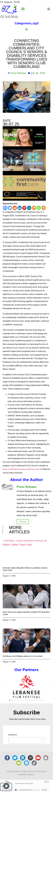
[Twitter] (10, 208)
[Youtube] (38, 757)
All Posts (22, 522)
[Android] (18, 763)
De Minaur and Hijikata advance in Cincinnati (22, 656)
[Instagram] (30, 757)
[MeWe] (29, 208)
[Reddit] (15, 208)
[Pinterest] (24, 208)
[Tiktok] (34, 763)
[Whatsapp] (39, 208)
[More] (43, 208)
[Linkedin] (19, 208)
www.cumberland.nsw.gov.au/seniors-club (21, 469)
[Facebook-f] (7, 757)
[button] (23, 9)
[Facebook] (5, 208)
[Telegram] (26, 763)
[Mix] (34, 208)
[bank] (24, 199)
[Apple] (45, 757)
